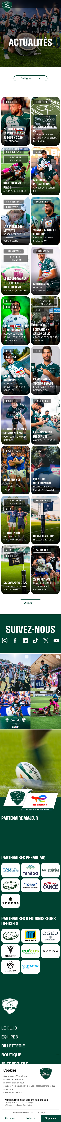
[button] (56, 4)
